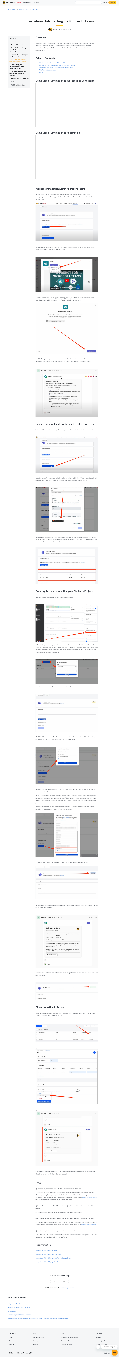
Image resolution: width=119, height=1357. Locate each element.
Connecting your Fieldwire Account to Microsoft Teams (57, 65)
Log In (105, 2)
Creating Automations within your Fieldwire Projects (56, 67)
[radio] (54, 1281)
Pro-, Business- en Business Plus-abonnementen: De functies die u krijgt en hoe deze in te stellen (38, 1318)
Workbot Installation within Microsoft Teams (53, 63)
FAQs (41, 72)
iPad (9, 1341)
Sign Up (112, 2)
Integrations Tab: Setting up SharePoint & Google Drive (53, 1258)
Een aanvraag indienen (67, 1288)
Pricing (35, 1341)
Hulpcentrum (12, 9)
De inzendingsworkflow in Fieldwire (19, 1315)
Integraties (35, 9)
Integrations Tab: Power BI (16, 1304)
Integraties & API (24, 9)
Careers (35, 1344)
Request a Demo (38, 1337)
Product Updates (66, 1344)
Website (98, 1337)
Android (11, 1344)
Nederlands (36, 2)
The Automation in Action (47, 70)
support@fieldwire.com (89, 1197)
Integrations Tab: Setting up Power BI (47, 1250)
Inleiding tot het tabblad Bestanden (19, 1307)
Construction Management (69, 1337)
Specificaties (12, 1311)
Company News (66, 1341)
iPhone (10, 1337)
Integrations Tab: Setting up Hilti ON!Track (49, 1262)
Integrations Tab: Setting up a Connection (49, 1254)
